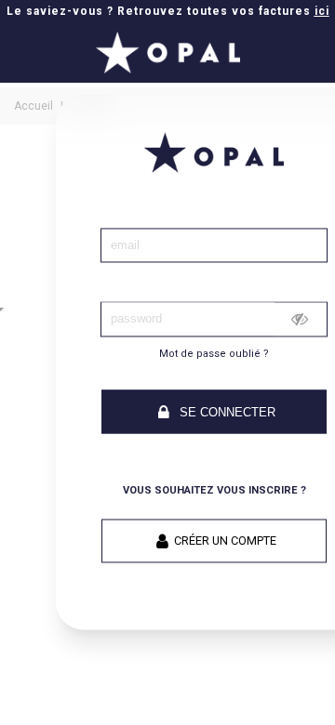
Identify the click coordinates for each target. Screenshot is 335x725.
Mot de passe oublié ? (214, 354)
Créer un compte (225, 541)
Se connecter (225, 412)
